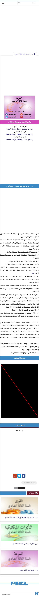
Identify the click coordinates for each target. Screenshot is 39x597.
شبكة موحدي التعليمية (6, 594)
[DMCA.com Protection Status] (19, 488)
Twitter (19, 476)
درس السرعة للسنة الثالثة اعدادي (29, 570)
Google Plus (15, 476)
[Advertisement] (19, 30)
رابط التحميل (19, 430)
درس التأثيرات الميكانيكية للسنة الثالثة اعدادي (25, 544)
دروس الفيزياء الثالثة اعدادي (29, 482)
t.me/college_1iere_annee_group (19, 129)
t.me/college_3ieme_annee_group (19, 139)
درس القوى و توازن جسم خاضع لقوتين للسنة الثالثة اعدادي (21, 517)
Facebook (23, 476)
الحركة (34, 274)
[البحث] (19, 2)
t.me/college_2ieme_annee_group (19, 134)
